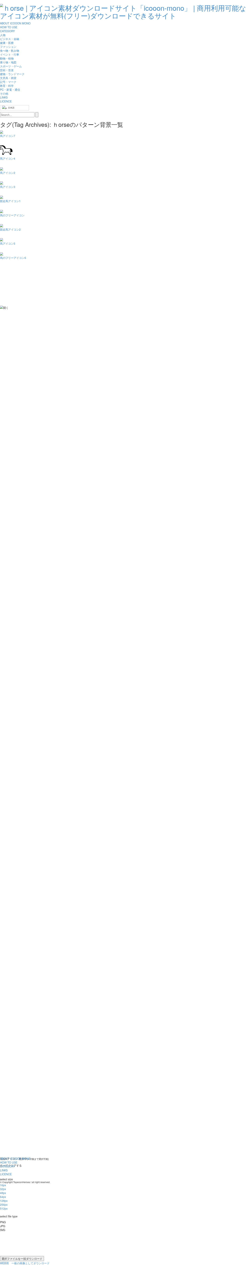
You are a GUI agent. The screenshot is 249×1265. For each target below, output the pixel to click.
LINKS (4, 97)
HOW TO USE (8, 27)
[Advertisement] (15, 326)
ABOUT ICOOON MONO (15, 23)
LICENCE (6, 101)
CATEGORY (7, 31)
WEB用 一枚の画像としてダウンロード (25, 1263)
